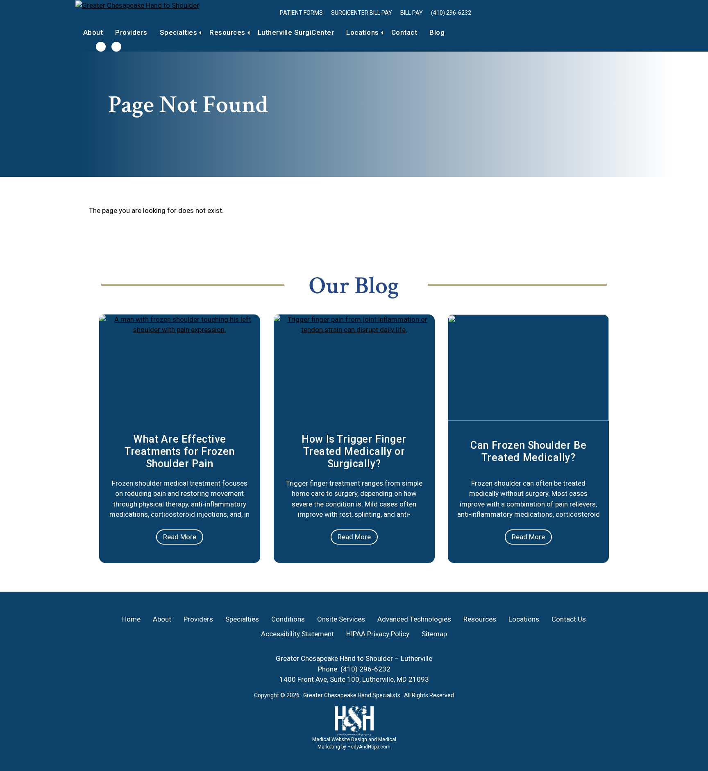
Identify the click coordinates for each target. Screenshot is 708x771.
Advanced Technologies (414, 619)
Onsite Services (341, 619)
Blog (437, 32)
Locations (362, 32)
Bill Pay (411, 12)
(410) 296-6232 (451, 12)
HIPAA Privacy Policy (377, 634)
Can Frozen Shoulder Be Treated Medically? (528, 451)
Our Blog (354, 286)
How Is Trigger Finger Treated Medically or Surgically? (354, 451)
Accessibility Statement (297, 634)
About (93, 32)
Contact (404, 32)
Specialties (178, 32)
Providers (131, 32)
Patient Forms (301, 12)
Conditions (288, 619)
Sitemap (434, 634)
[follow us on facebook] (101, 47)
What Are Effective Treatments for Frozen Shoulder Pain (180, 451)
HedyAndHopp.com (368, 747)
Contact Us (568, 619)
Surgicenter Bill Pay (361, 12)
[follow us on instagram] (116, 47)
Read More (179, 537)
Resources (227, 32)
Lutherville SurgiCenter (296, 32)
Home (131, 619)
